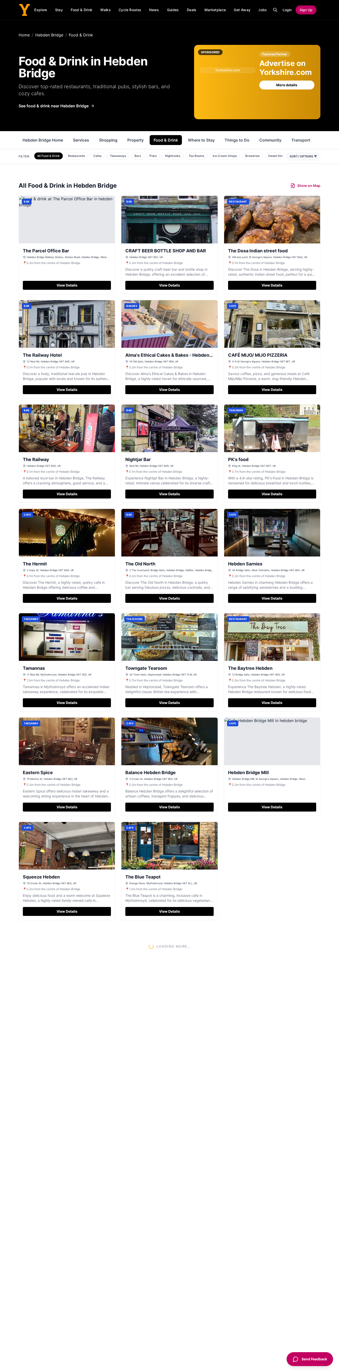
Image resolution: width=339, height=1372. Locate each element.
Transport (300, 140)
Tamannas (34, 668)
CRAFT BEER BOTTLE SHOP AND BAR (165, 250)
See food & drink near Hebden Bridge (54, 105)
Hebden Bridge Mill (248, 772)
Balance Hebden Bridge (150, 772)
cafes (37, 93)
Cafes (97, 156)
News (154, 10)
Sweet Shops (277, 156)
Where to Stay (201, 140)
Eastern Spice (38, 772)
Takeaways (118, 156)
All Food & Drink (48, 156)
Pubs (153, 156)
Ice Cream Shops (225, 156)
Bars (138, 156)
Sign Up (306, 10)
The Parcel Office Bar (46, 250)
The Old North (140, 563)
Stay (59, 10)
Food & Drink (81, 10)
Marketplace (215, 10)
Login (287, 10)
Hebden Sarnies (245, 563)
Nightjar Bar (138, 459)
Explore (40, 10)
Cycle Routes (130, 10)
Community (270, 140)
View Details (67, 285)
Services (81, 140)
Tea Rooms (196, 156)
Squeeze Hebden (41, 876)
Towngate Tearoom (146, 668)
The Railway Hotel (42, 355)
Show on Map (308, 185)
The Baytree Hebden (250, 668)
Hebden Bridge (49, 34)
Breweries (252, 156)
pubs (123, 86)
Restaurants (76, 156)
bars (153, 86)
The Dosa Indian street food (258, 250)
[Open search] (275, 9)
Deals (192, 10)
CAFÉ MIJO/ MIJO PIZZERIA (257, 355)
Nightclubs (172, 156)
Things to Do (237, 140)
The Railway (36, 459)
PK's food (238, 459)
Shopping (108, 140)
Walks (105, 10)
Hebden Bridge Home (43, 140)
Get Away (242, 10)
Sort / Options (303, 156)
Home (24, 34)
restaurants (77, 86)
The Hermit (35, 563)
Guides (173, 10)
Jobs (262, 10)
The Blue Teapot (143, 876)
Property (135, 140)
